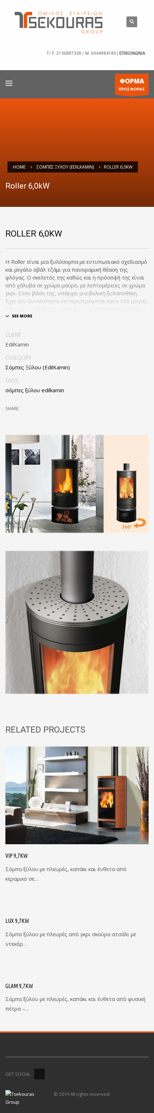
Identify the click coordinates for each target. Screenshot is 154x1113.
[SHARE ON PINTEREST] (48, 418)
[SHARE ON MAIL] (61, 418)
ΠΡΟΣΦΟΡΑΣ (132, 84)
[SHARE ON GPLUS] (35, 418)
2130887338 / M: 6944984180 (86, 53)
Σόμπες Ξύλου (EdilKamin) (37, 367)
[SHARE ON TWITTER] (10, 418)
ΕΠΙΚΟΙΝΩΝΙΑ (132, 53)
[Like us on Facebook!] (39, 1074)
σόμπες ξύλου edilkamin (34, 390)
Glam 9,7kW (19, 986)
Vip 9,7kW (16, 855)
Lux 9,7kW (17, 921)
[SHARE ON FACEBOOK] (23, 418)
